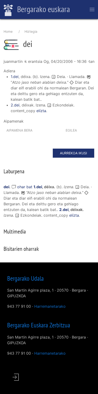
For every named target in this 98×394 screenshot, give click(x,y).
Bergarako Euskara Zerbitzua (38, 325)
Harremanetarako (50, 306)
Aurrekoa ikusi (73, 153)
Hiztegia (30, 31)
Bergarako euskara (42, 9)
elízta (41, 110)
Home (8, 31)
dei (16, 76)
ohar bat (25, 186)
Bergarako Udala (25, 278)
